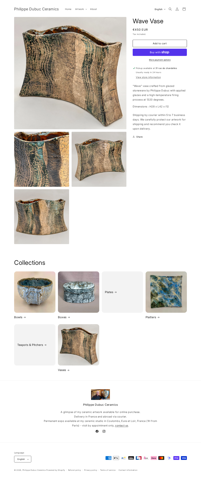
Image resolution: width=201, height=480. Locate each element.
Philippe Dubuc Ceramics (34, 470)
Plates (109, 292)
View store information (148, 77)
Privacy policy (90, 470)
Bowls (18, 317)
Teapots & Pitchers (30, 344)
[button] (80, 9)
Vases (62, 370)
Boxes (62, 317)
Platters (151, 317)
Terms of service (107, 470)
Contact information (128, 470)
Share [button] (139, 136)
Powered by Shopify (55, 470)
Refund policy (74, 470)
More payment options (160, 60)
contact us (121, 425)
